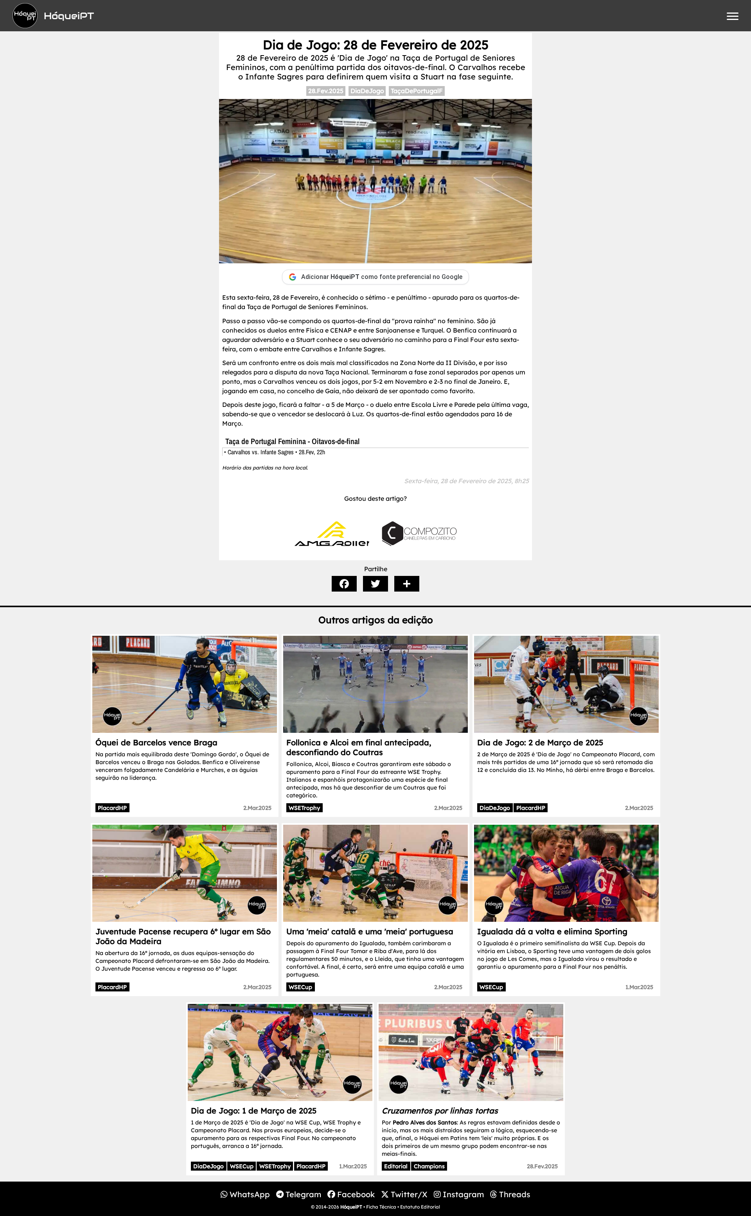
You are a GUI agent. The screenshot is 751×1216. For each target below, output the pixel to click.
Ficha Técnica (381, 1207)
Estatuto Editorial (420, 1207)
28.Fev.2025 (325, 91)
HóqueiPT (351, 1207)
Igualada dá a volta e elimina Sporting (552, 931)
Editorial (396, 1166)
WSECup (300, 987)
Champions (429, 1166)
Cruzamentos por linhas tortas (440, 1110)
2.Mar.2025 (257, 807)
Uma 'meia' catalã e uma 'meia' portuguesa (369, 931)
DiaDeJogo (367, 91)
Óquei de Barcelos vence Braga (156, 742)
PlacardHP (112, 807)
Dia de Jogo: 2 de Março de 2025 (540, 742)
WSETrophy (304, 807)
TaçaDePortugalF (417, 91)
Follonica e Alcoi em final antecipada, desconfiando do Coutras (358, 747)
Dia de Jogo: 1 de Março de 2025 (253, 1110)
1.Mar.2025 (639, 987)
